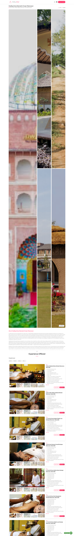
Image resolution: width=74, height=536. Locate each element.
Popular (15, 360)
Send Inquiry (62, 387)
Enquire (64, 7)
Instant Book (56, 387)
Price (24, 360)
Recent (10, 360)
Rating (19, 360)
